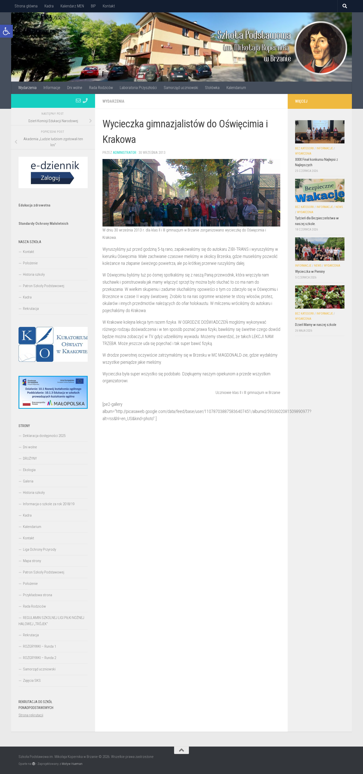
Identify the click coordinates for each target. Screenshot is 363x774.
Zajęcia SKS (32, 680)
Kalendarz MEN (72, 6)
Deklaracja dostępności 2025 (44, 435)
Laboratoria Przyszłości (138, 87)
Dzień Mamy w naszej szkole (315, 324)
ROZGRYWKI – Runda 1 (39, 646)
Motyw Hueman (72, 764)
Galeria (28, 481)
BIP (93, 6)
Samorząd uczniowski (181, 87)
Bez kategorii (304, 148)
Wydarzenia (27, 87)
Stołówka (212, 87)
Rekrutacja (31, 308)
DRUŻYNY (30, 458)
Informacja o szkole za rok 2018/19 (48, 504)
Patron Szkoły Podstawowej (43, 286)
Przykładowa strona (37, 595)
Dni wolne (74, 87)
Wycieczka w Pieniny (310, 271)
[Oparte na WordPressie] (33, 763)
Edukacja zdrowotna (34, 205)
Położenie (30, 263)
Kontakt (109, 6)
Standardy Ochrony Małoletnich (43, 223)
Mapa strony (32, 561)
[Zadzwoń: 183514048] (85, 100)
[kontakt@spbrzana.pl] (78, 100)
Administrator (124, 153)
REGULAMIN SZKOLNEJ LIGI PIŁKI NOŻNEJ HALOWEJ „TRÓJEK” (51, 620)
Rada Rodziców (101, 87)
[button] (6, 31)
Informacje (51, 87)
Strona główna (26, 6)
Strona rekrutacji (31, 715)
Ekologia (29, 470)
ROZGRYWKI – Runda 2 (39, 658)
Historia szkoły (34, 274)
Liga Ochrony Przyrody (39, 549)
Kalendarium (236, 87)
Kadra (49, 6)
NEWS (339, 207)
